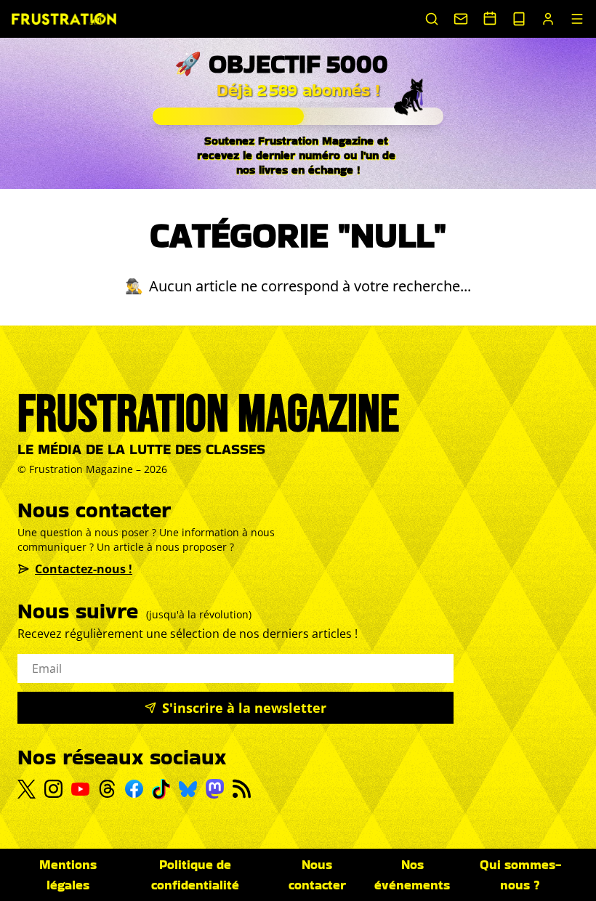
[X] (26, 789)
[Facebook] (134, 789)
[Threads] (107, 789)
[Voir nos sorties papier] (519, 19)
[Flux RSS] (242, 788)
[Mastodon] (215, 789)
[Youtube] (80, 789)
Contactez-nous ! (83, 569)
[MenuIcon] (577, 19)
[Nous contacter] (461, 19)
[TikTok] (161, 789)
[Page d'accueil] (64, 19)
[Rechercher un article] (431, 19)
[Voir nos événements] (490, 18)
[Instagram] (53, 789)
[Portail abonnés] (548, 19)
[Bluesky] (188, 789)
